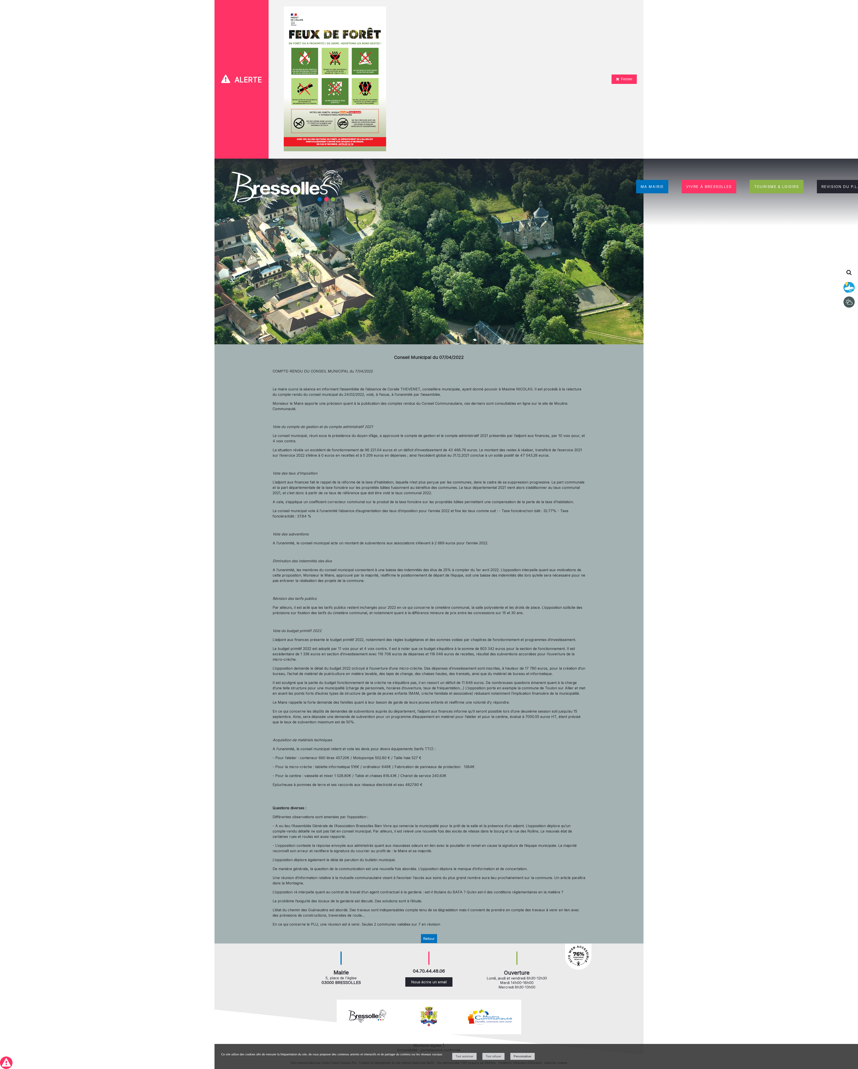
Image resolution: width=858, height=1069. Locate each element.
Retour (429, 938)
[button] (6, 1062)
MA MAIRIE (652, 186)
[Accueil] (287, 190)
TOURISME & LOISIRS (776, 186)
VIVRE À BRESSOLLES (709, 186)
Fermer (626, 79)
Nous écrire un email (429, 982)
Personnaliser (522, 1056)
